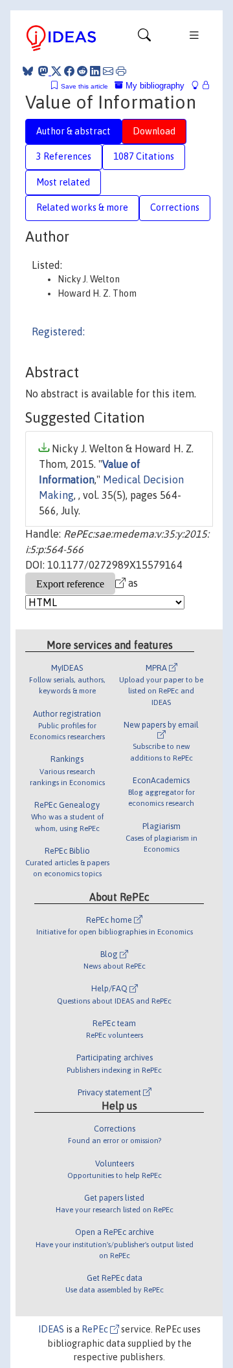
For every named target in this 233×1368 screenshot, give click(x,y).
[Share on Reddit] (82, 71)
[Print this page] (121, 71)
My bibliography (153, 85)
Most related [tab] (63, 182)
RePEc (96, 1329)
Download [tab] (154, 131)
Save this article (84, 86)
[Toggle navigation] (144, 38)
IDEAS (51, 1329)
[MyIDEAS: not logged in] (198, 85)
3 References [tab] (63, 156)
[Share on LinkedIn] (95, 71)
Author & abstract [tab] (73, 131)
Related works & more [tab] (82, 207)
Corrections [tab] (174, 207)
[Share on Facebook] (69, 71)
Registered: (58, 331)
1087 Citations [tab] (143, 156)
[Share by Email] (108, 71)
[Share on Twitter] (56, 71)
